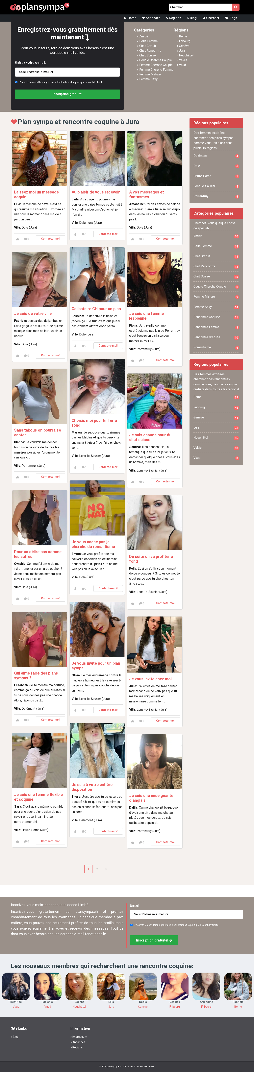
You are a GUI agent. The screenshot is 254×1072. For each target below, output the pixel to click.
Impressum (79, 1036)
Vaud (182, 65)
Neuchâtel (186, 55)
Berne (183, 36)
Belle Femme (148, 41)
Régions (174, 18)
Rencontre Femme (215, 327)
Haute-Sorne (215, 176)
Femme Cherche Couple (156, 65)
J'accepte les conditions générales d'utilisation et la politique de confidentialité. (61, 82)
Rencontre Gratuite (215, 337)
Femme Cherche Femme (156, 69)
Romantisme (215, 347)
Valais (183, 60)
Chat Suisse (147, 55)
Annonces (152, 18)
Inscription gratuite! (67, 94)
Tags (233, 18)
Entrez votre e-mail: (30, 62)
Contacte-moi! (50, 238)
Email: (135, 905)
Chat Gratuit (147, 46)
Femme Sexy (148, 79)
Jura (182, 50)
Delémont (215, 156)
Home (131, 18)
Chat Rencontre (150, 50)
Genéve (184, 46)
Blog (193, 18)
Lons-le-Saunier (215, 186)
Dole (215, 166)
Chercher (212, 18)
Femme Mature (150, 74)
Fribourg (184, 41)
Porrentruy (215, 196)
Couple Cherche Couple (155, 60)
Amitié (143, 36)
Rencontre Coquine (215, 317)
